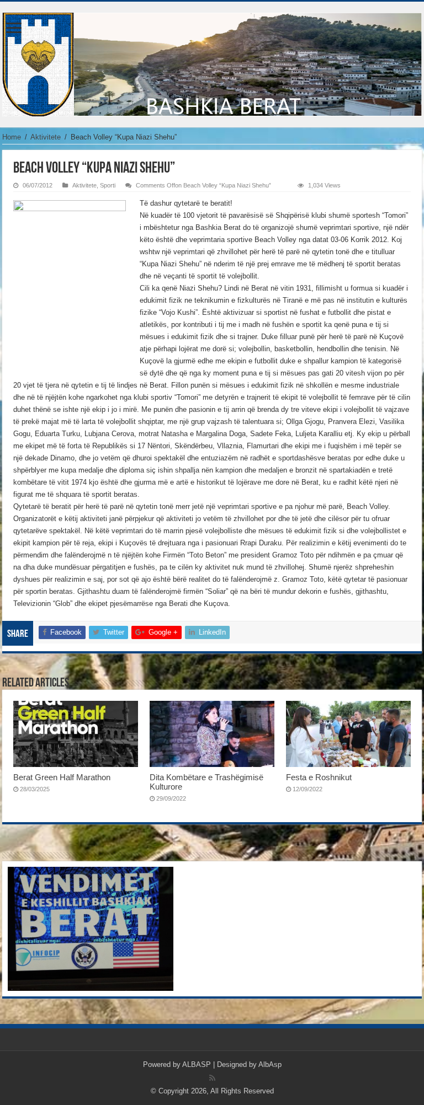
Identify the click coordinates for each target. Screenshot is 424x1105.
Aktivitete (45, 137)
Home (11, 137)
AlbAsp (270, 1064)
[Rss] (212, 1078)
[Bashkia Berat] (212, 62)
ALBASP (196, 1064)
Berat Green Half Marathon (61, 777)
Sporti (107, 185)
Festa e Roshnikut (319, 777)
